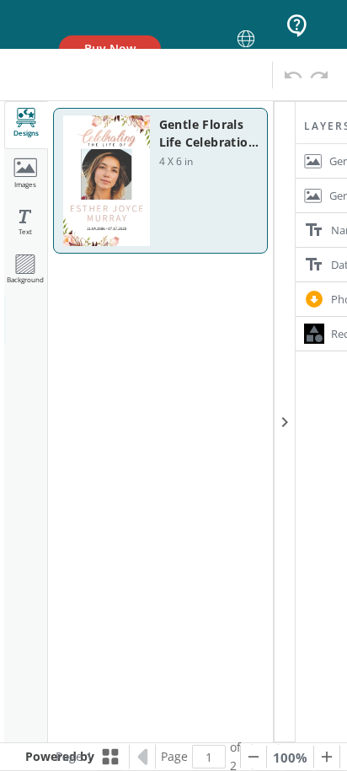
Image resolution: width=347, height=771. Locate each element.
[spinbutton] (209, 756)
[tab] (26, 125)
